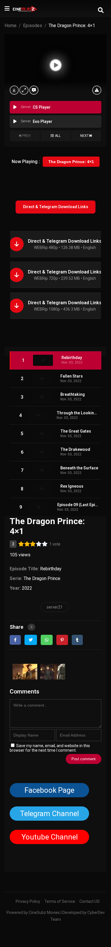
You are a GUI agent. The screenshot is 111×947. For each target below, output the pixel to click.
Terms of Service (59, 901)
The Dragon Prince (42, 578)
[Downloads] (14, 90)
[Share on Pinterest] (62, 640)
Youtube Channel (49, 837)
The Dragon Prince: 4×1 (71, 161)
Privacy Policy (28, 901)
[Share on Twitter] (30, 640)
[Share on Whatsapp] (47, 640)
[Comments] (33, 90)
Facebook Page (49, 790)
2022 (27, 588)
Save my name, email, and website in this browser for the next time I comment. (50, 748)
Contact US (89, 901)
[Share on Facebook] (15, 640)
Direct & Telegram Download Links (55, 206)
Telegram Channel (49, 813)
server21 (55, 607)
